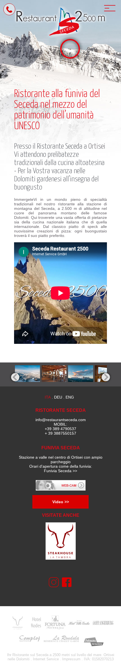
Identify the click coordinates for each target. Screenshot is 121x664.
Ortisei (96, 146)
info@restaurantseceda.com (60, 419)
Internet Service (46, 659)
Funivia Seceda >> (60, 471)
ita (48, 397)
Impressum (71, 659)
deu (58, 397)
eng (70, 397)
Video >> (60, 502)
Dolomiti (23, 659)
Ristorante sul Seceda (30, 655)
